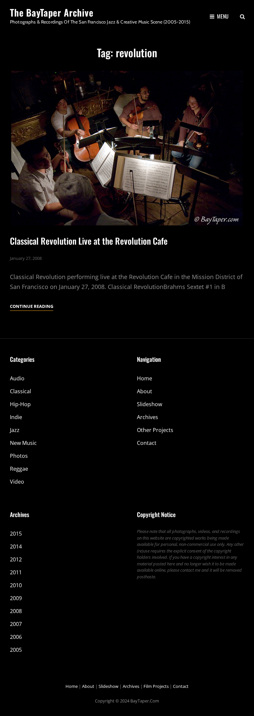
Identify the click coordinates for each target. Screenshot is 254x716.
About (144, 391)
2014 (16, 546)
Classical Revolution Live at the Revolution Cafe (89, 240)
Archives (147, 417)
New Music (23, 443)
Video (17, 481)
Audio (17, 378)
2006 (16, 637)
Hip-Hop (20, 404)
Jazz (15, 430)
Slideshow (149, 404)
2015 (16, 533)
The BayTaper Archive (52, 12)
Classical (20, 391)
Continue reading (31, 306)
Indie (16, 417)
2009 (16, 598)
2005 (16, 649)
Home (144, 378)
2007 (16, 624)
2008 (16, 611)
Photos (19, 455)
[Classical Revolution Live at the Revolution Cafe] (127, 148)
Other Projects (155, 430)
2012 (16, 559)
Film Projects (156, 686)
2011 (16, 572)
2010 (16, 585)
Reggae (19, 468)
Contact (146, 443)
